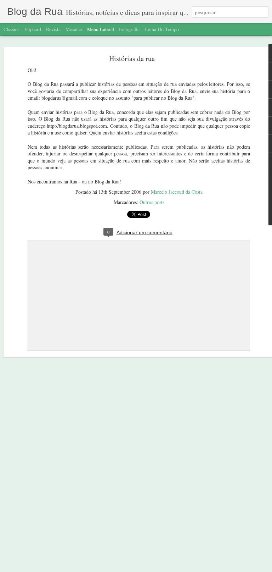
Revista (53, 29)
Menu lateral (100, 29)
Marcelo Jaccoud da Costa (177, 191)
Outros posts (152, 202)
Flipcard (32, 29)
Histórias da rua (132, 58)
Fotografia (129, 29)
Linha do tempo (161, 29)
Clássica (11, 29)
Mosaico (74, 29)
